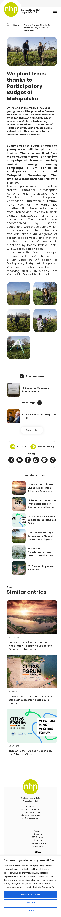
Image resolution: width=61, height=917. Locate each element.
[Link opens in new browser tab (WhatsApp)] (36, 460)
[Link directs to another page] (8, 24)
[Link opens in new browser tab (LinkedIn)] (19, 460)
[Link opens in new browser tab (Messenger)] (44, 460)
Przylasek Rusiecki (38, 843)
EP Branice (38, 846)
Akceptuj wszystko (31, 894)
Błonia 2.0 (37, 840)
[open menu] (54, 11)
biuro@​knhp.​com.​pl (30, 815)
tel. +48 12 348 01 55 (30, 809)
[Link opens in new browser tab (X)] (11, 460)
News (16, 25)
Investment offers (37, 855)
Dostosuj (30, 902)
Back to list (32, 430)
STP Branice (38, 837)
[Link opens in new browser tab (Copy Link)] (52, 460)
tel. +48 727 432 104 (30, 812)
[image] (30, 786)
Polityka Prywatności (44, 887)
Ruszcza (38, 834)
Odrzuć (30, 910)
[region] (30, 886)
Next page (28, 402)
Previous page (35, 376)
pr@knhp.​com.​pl (30, 818)
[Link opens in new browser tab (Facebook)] (28, 460)
